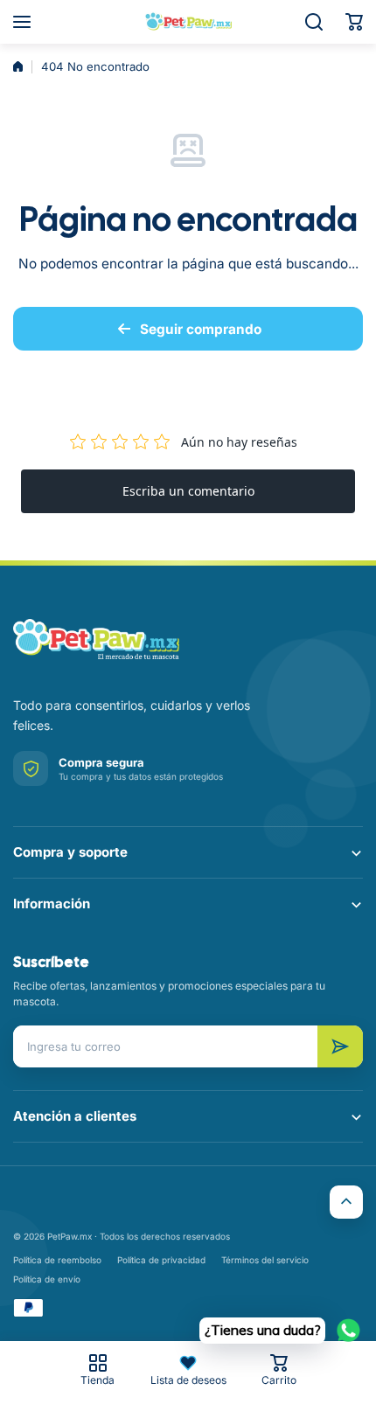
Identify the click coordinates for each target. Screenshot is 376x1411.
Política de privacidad (161, 1260)
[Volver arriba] (346, 1202)
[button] (354, 22)
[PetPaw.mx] (188, 22)
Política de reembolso (57, 1260)
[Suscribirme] (340, 1046)
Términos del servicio (265, 1260)
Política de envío (46, 1279)
